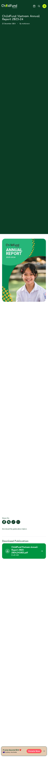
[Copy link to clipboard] (13, 522)
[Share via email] (18, 522)
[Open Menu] (44, 6)
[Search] (39, 6)
